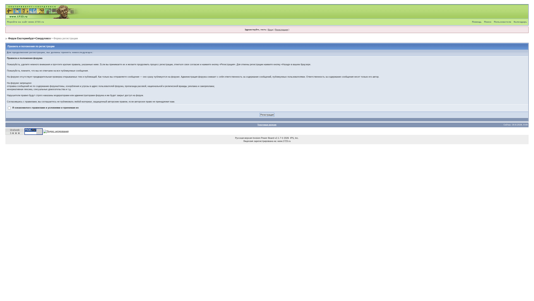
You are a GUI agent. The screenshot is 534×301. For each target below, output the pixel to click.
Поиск (487, 22)
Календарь (520, 22)
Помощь (477, 22)
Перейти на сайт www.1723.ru (25, 22)
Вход (270, 29)
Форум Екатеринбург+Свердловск (29, 38)
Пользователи (502, 22)
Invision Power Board (263, 138)
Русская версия (243, 138)
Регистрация (281, 29)
